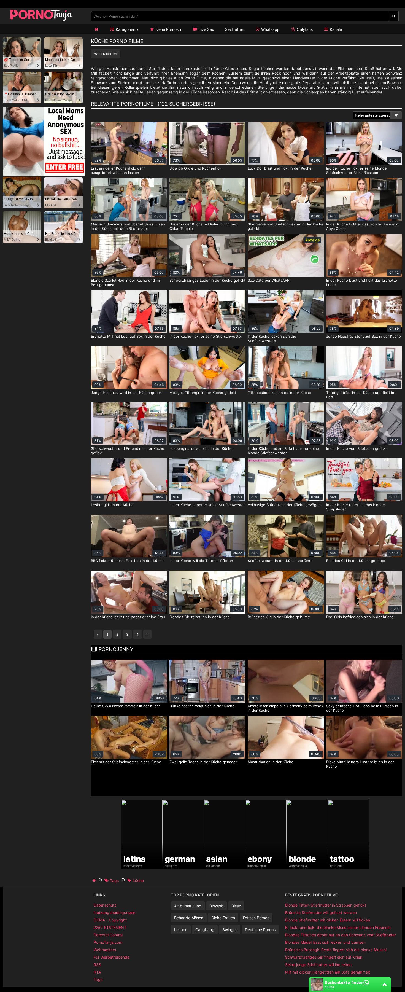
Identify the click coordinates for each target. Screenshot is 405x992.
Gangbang (204, 929)
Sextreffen (234, 29)
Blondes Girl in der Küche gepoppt (355, 560)
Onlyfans (304, 29)
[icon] (96, 29)
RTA (97, 972)
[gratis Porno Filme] (41, 20)
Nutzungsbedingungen (114, 912)
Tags (98, 979)
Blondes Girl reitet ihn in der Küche (199, 617)
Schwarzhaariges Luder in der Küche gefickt (207, 280)
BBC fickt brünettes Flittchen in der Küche (127, 560)
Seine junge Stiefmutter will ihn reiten (318, 964)
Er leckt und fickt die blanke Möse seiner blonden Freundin (338, 927)
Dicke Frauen (223, 917)
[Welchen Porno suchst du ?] (393, 16)
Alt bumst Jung (187, 906)
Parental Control (108, 934)
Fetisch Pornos (256, 917)
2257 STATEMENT (110, 927)
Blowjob (216, 906)
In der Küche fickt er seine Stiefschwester (205, 336)
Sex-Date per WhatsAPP (268, 280)
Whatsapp (270, 29)
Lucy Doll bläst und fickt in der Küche (280, 168)
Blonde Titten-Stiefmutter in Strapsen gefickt (325, 905)
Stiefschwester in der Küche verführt (280, 560)
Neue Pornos (166, 29)
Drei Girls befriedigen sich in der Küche (360, 617)
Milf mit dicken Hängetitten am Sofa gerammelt (327, 972)
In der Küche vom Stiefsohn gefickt (356, 448)
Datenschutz (105, 905)
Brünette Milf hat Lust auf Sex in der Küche (128, 336)
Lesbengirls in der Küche (112, 504)
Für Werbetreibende (111, 957)
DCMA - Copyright (110, 920)
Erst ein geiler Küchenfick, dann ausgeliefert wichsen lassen (118, 170)
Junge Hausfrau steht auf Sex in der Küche (363, 336)
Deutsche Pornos (260, 929)
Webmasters (105, 949)
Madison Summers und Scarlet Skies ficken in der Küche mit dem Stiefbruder (128, 226)
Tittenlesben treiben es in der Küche (279, 392)
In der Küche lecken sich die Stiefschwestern (272, 338)
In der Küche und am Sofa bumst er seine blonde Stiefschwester (283, 450)
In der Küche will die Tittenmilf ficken (201, 560)
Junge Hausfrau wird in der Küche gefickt (127, 392)
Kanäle (335, 29)
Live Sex (206, 29)
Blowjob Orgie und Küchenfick (195, 168)
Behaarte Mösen (188, 917)
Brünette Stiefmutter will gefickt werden (321, 912)
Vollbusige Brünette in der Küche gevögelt (284, 504)
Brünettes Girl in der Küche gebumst (279, 617)
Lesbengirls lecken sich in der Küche (201, 448)
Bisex (236, 906)
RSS (97, 964)
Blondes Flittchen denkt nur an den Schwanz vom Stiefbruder (340, 934)
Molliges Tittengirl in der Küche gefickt (202, 392)
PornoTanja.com (108, 942)
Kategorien (125, 29)
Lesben (180, 929)
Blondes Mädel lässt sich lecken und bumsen (325, 942)
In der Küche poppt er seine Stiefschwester (207, 504)
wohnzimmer (105, 53)
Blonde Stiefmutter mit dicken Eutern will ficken (327, 920)
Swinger (229, 929)
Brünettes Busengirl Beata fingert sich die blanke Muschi (336, 949)
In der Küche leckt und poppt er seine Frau (128, 617)
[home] (95, 880)
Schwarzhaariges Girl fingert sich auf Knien (323, 957)
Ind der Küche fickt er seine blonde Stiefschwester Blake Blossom (356, 170)
